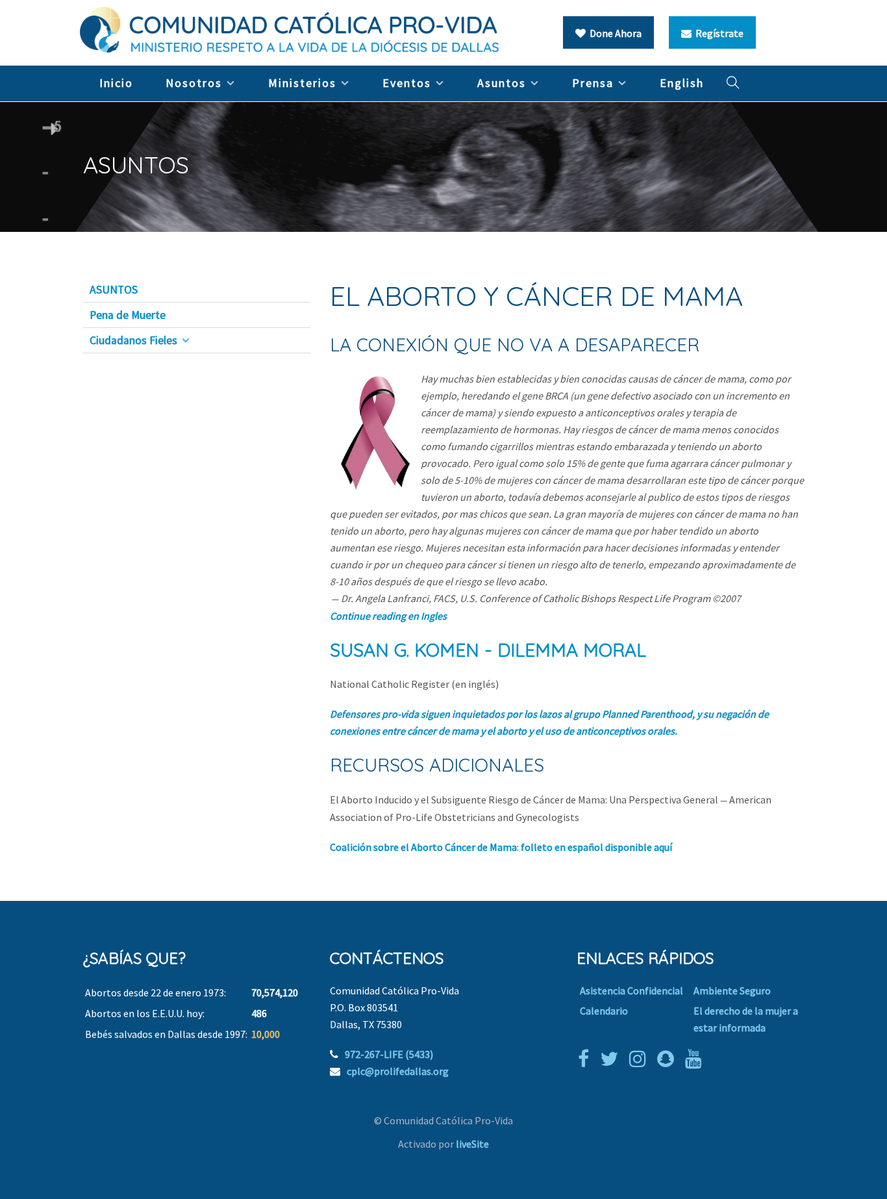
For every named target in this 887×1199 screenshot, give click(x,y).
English (682, 82)
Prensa (593, 82)
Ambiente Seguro (732, 990)
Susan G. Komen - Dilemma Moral (488, 649)
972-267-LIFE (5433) (389, 1054)
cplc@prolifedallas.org (398, 1071)
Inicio (116, 82)
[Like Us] (587, 1058)
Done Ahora (614, 33)
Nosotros (194, 82)
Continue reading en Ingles (388, 615)
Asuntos (501, 82)
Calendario (604, 1010)
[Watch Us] (697, 1058)
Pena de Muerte (128, 315)
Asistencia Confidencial (631, 990)
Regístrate (717, 33)
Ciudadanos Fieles (133, 340)
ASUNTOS (114, 290)
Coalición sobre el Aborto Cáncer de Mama (423, 846)
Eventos (406, 82)
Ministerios (302, 82)
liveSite (472, 1143)
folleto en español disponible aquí (596, 846)
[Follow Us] (612, 1058)
